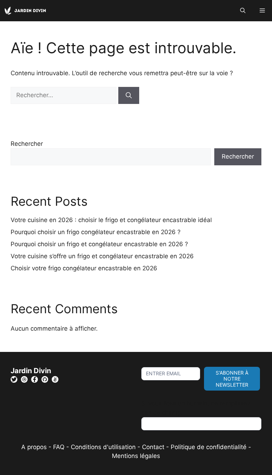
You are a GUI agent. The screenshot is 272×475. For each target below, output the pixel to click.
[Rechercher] (128, 95)
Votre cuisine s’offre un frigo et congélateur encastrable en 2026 (102, 256)
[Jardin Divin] (27, 10)
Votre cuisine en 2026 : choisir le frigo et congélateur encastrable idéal (111, 219)
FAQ (59, 447)
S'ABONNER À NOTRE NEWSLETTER (232, 379)
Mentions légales (136, 455)
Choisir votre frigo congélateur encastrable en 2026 (84, 268)
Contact (153, 447)
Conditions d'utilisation (103, 447)
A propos (34, 447)
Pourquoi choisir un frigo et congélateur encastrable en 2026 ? (99, 244)
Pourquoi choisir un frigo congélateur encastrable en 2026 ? (96, 232)
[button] (243, 10)
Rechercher (27, 143)
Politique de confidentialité (208, 447)
